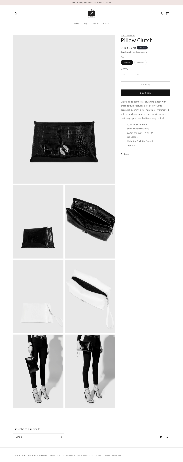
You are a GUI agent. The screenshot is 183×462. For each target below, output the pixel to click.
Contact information (113, 455)
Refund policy (54, 455)
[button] (16, 14)
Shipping (124, 52)
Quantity (124, 68)
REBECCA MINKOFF (128, 35)
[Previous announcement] (14, 2)
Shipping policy (97, 455)
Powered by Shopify (39, 455)
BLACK (128, 63)
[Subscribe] (61, 437)
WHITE (142, 63)
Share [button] (126, 154)
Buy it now (145, 92)
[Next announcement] (169, 2)
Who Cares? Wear (25, 455)
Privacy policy (67, 455)
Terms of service (82, 455)
